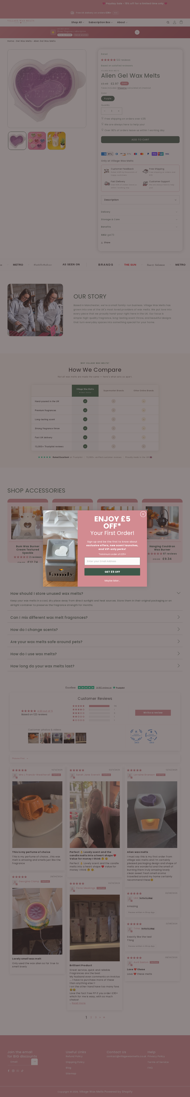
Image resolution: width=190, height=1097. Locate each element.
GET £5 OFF (112, 572)
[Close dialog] (143, 514)
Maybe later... (112, 580)
